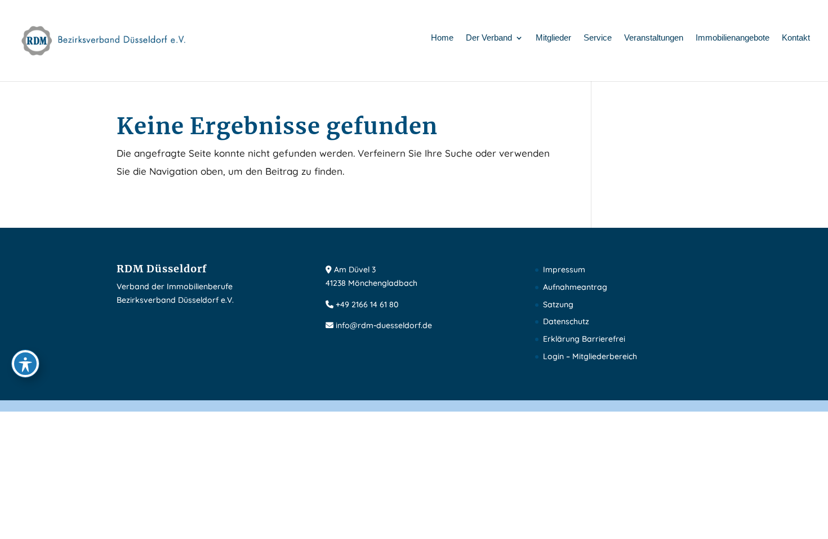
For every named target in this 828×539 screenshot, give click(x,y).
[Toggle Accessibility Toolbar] (25, 363)
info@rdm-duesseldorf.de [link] (384, 325)
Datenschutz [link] (566, 321)
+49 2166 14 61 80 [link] (367, 304)
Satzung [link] (558, 304)
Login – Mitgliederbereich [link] (590, 356)
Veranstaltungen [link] (653, 38)
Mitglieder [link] (553, 38)
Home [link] (442, 38)
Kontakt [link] (796, 38)
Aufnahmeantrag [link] (575, 287)
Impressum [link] (564, 269)
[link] (104, 39)
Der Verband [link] (489, 38)
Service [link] (598, 38)
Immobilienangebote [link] (732, 38)
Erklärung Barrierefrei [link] (584, 339)
